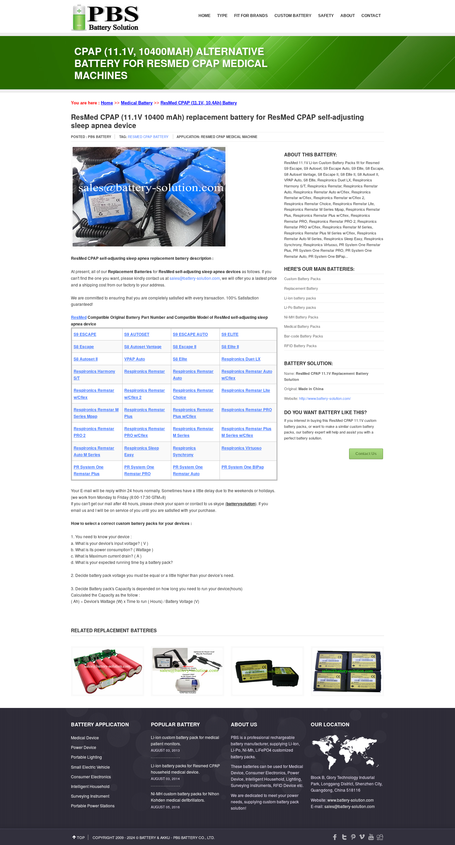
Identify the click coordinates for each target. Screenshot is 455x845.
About (347, 15)
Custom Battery (292, 15)
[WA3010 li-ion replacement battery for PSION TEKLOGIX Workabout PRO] (347, 693)
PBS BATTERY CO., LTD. (194, 837)
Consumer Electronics (91, 776)
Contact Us (366, 454)
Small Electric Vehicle (90, 767)
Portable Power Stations (93, 805)
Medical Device (85, 737)
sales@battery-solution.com (195, 278)
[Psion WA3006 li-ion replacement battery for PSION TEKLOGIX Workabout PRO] (267, 693)
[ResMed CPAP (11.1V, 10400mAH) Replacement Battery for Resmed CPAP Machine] (187, 693)
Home (205, 15)
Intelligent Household (90, 786)
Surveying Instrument (90, 796)
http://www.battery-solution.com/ (325, 398)
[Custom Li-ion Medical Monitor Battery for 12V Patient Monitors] (107, 693)
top (81, 837)
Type (222, 15)
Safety (326, 15)
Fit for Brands (251, 15)
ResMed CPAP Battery (148, 136)
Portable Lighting (86, 757)
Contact (371, 15)
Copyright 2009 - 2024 (114, 837)
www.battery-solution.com (350, 800)
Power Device (83, 747)
